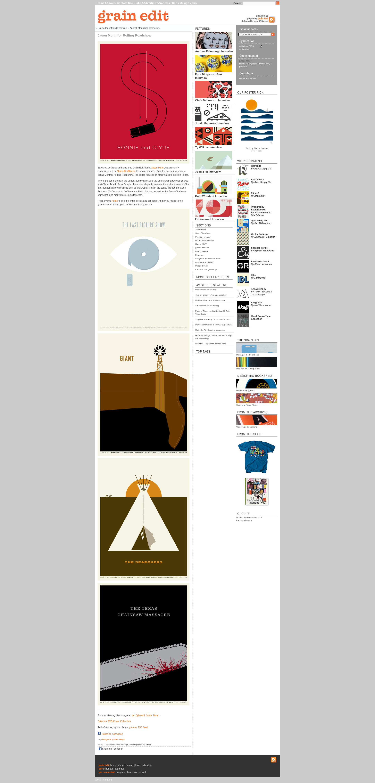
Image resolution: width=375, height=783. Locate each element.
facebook (243, 64)
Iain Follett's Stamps (245, 390)
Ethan (148, 745)
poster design (118, 739)
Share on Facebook (112, 734)
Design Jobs (188, 2)
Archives (164, 2)
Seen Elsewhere (202, 233)
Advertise (149, 2)
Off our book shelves (204, 240)
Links (137, 2)
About (110, 2)
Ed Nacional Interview (209, 219)
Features (199, 255)
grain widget (244, 49)
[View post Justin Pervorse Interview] (213, 120)
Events (111, 745)
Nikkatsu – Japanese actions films (210, 344)
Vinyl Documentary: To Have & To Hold (212, 319)
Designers (106, 739)
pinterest (243, 67)
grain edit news (202, 248)
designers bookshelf (204, 262)
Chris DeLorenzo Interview (212, 100)
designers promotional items (208, 258)
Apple (115, 201)
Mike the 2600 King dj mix (248, 369)
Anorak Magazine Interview (144, 28)
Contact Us (124, 2)
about (121, 765)
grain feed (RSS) (246, 46)
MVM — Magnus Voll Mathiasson (210, 300)
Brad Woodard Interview (211, 196)
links (137, 765)
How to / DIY (201, 244)
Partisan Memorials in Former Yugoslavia (213, 325)
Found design (201, 251)
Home (100, 2)
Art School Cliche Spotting (207, 306)
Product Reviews (202, 237)
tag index (119, 768)
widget (142, 772)
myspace (253, 64)
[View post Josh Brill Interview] (213, 168)
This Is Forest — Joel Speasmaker (210, 295)
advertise (147, 765)
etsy (268, 64)
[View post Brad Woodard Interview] (213, 192)
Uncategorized (136, 745)
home (113, 765)
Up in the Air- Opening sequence (210, 330)
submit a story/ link (247, 78)
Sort (175, 2)
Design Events (201, 266)
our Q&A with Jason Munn (145, 715)
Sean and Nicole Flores (246, 405)
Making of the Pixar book (247, 355)
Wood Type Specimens (246, 427)
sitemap (108, 768)
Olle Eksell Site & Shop (205, 290)
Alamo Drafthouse (126, 171)
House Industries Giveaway (112, 28)
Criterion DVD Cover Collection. (114, 721)
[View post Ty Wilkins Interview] (213, 144)
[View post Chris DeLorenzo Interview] (213, 97)
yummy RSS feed (138, 727)
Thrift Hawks (200, 229)
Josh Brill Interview (208, 171)
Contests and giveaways (206, 269)
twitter (261, 64)
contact (130, 765)
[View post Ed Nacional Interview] (213, 215)
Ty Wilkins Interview (208, 147)
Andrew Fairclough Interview (214, 51)
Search (237, 3)
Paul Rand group (244, 520)
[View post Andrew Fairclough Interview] (213, 48)
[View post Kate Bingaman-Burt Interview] (213, 71)
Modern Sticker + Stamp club (249, 517)
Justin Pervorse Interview (212, 123)
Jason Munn (157, 167)
